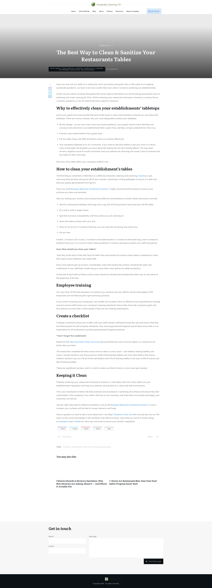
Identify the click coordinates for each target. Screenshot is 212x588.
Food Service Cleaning (72, 68)
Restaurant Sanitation (69, 70)
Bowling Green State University (84, 342)
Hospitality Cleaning (93, 68)
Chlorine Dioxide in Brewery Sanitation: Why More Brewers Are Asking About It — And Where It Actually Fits (81, 475)
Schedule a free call (123, 414)
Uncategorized (88, 70)
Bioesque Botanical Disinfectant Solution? (90, 189)
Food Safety (55, 68)
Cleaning (142, 175)
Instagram (64, 421)
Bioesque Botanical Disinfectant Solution (129, 405)
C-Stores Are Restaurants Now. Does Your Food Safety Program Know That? (134, 475)
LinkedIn (77, 421)
